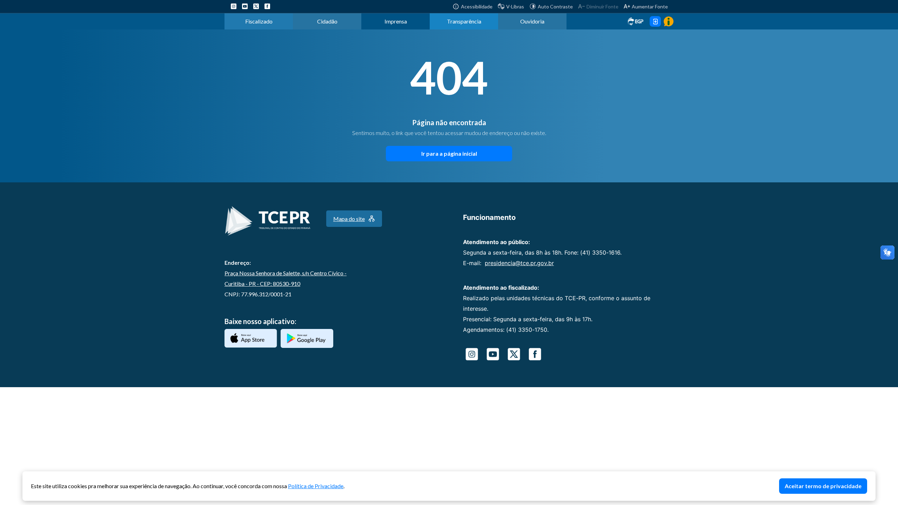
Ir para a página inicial (449, 153)
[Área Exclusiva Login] (655, 21)
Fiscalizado (259, 21)
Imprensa (395, 21)
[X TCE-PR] (256, 6)
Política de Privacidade (315, 486)
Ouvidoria (532, 21)
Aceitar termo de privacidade (823, 486)
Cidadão (327, 21)
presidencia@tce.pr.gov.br (519, 263)
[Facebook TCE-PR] (267, 6)
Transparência (464, 21)
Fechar (872, 474)
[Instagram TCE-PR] (233, 6)
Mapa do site (349, 218)
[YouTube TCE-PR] (244, 6)
